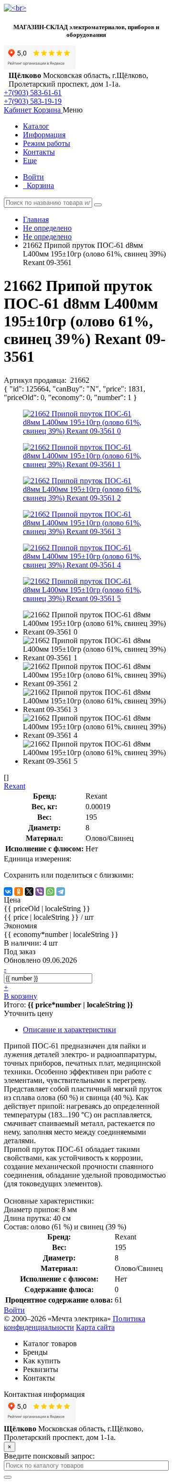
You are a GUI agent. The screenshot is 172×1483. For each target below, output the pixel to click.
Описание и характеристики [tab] (69, 1030)
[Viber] (39, 891)
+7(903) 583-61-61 (33, 93)
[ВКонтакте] (8, 891)
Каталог (36, 126)
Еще (30, 160)
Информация (44, 135)
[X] (29, 891)
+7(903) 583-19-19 (33, 101)
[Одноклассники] (18, 891)
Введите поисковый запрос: (49, 1456)
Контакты (39, 152)
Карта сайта (95, 1327)
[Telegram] (60, 891)
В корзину (20, 996)
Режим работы (46, 143)
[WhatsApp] (50, 891)
